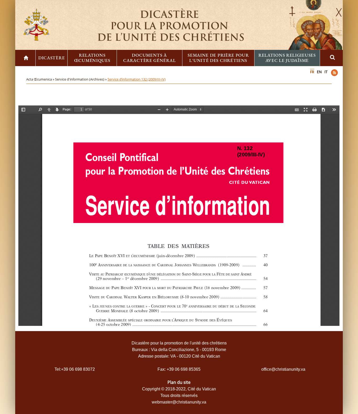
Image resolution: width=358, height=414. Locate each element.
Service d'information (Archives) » (81, 79)
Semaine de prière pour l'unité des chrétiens (218, 57)
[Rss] (334, 72)
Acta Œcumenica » (40, 79)
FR (312, 71)
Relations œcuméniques (92, 57)
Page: (67, 109)
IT (326, 71)
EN (319, 71)
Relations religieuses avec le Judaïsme (287, 57)
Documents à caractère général (149, 57)
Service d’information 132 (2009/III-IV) (136, 79)
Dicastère (51, 58)
